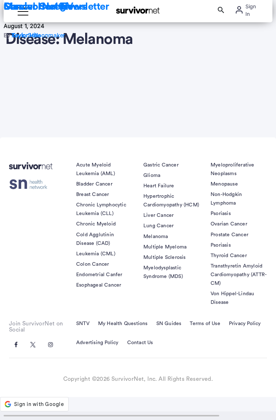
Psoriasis (221, 213)
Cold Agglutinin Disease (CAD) (95, 239)
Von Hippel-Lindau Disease (232, 298)
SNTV (82, 323)
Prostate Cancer (229, 234)
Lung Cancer (158, 225)
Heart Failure (158, 185)
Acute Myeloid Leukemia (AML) (95, 169)
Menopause (224, 184)
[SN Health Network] (30, 184)
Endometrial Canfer (99, 274)
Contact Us (140, 342)
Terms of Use (205, 323)
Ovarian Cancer (229, 224)
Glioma (151, 175)
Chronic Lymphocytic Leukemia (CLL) (101, 209)
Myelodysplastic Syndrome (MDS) (163, 272)
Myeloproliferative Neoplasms (232, 169)
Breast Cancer (92, 194)
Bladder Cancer (94, 184)
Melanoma (155, 236)
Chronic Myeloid (96, 224)
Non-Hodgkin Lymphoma (226, 199)
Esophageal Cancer (98, 285)
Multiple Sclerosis (164, 257)
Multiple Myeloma (165, 247)
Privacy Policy (245, 323)
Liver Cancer (158, 215)
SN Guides (168, 323)
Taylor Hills (26, 35)
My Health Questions (123, 323)
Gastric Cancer (161, 165)
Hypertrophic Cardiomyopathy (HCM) (171, 200)
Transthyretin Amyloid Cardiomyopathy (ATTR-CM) (239, 275)
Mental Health (35, 6)
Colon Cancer (92, 264)
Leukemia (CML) (95, 253)
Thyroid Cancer (229, 255)
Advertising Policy (97, 342)
